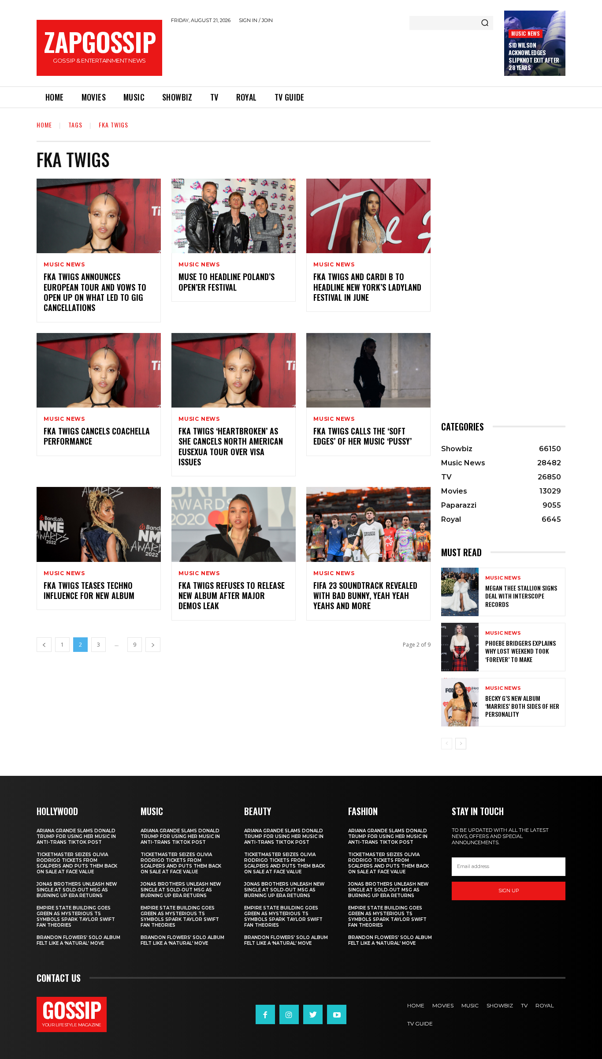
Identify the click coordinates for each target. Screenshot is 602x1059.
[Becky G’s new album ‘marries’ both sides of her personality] (460, 702)
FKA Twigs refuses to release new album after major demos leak (231, 596)
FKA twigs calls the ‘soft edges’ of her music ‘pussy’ (362, 436)
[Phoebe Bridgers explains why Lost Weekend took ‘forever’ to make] (460, 647)
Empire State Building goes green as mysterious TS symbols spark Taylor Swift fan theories (76, 916)
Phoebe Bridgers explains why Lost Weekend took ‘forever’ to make (520, 650)
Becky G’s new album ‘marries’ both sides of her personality (522, 705)
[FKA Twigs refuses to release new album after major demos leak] (233, 524)
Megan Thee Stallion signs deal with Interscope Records (521, 595)
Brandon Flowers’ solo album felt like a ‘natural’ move (78, 940)
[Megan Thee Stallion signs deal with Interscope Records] (460, 592)
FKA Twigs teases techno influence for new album (89, 590)
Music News (525, 33)
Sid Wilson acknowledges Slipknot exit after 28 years (534, 56)
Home (44, 124)
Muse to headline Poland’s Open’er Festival (226, 281)
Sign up (508, 890)
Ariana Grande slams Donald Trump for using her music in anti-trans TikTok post (76, 836)
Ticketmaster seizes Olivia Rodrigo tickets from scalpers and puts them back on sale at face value (77, 863)
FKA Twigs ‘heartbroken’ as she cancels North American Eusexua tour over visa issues (230, 446)
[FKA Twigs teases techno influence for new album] (99, 524)
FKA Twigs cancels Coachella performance (97, 436)
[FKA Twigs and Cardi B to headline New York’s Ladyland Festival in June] (368, 216)
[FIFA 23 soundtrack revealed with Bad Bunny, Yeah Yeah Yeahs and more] (368, 524)
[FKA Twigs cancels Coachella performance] (99, 370)
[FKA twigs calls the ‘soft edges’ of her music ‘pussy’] (368, 370)
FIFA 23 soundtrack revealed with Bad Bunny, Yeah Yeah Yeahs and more (365, 596)
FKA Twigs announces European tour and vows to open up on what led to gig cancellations (95, 292)
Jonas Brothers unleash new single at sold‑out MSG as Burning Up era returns (77, 889)
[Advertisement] (333, 53)
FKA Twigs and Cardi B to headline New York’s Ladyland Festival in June (367, 287)
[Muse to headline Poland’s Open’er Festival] (233, 216)
